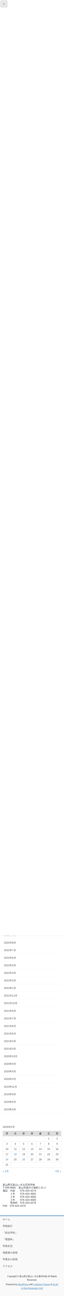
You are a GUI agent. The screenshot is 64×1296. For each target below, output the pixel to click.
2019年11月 (10, 1086)
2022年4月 (10, 965)
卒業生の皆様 (10, 1259)
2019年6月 (10, 1101)
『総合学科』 (10, 1232)
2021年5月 (10, 1033)
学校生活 (8, 1245)
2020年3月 (10, 1079)
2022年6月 (10, 957)
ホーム (6, 1219)
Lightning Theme (42, 1284)
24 (7, 1159)
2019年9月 (10, 1094)
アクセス (8, 1266)
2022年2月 (10, 980)
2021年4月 (10, 1041)
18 (15, 1154)
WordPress (23, 1284)
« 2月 (6, 1171)
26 (23, 1159)
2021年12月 (10, 995)
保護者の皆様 (10, 1252)
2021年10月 (10, 1003)
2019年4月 (10, 1109)
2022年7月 (10, 950)
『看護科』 (9, 1239)
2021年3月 (10, 1048)
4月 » (58, 1171)
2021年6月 (10, 1026)
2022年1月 (10, 988)
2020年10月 (10, 1056)
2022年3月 (10, 972)
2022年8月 (10, 942)
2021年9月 (10, 1010)
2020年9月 (10, 1063)
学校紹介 (8, 1226)
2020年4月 (10, 1071)
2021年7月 (10, 1018)
